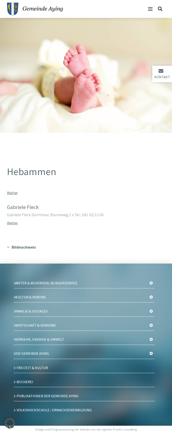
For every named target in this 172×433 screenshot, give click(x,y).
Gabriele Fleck (23, 207)
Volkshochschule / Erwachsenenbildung (54, 410)
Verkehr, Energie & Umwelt (39, 339)
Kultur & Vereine (30, 297)
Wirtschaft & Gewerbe (35, 325)
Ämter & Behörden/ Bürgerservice (46, 283)
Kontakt (162, 77)
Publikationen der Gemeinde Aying (47, 396)
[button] (150, 9)
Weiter (12, 192)
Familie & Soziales (31, 311)
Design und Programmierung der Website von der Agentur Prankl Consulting (86, 429)
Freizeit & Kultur (32, 367)
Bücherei (25, 382)
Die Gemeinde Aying (32, 353)
